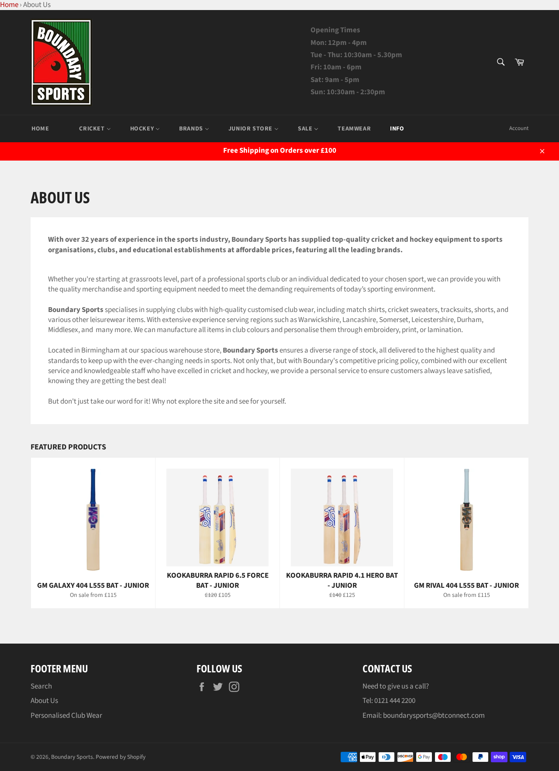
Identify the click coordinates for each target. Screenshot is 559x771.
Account (518, 128)
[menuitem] (40, 129)
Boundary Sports (72, 757)
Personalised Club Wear (66, 715)
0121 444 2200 (394, 701)
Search (41, 686)
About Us (44, 701)
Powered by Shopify (120, 757)
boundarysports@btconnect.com (434, 715)
